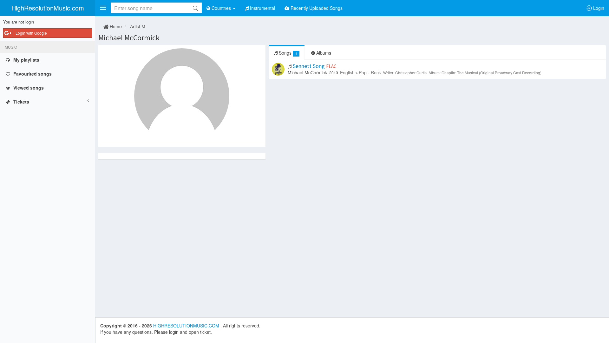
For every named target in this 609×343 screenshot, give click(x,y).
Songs (287, 53)
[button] (103, 8)
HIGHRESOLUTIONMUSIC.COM (186, 325)
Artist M (137, 26)
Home (115, 26)
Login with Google (31, 33)
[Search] (195, 8)
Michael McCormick (129, 38)
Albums (323, 53)
